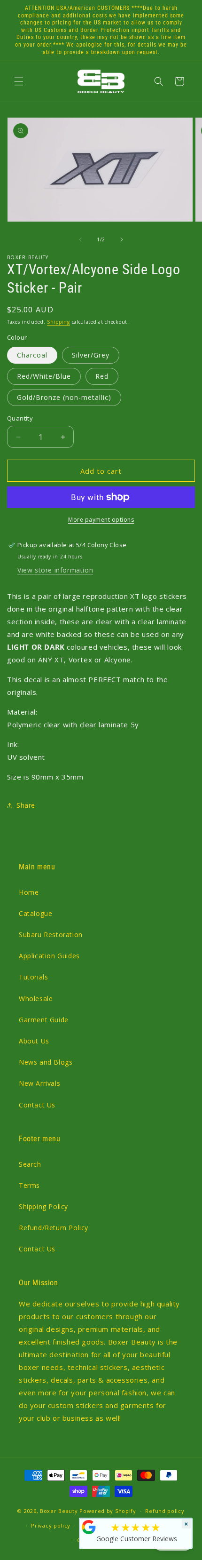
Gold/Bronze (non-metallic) (64, 397)
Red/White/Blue (44, 376)
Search (30, 1164)
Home (29, 892)
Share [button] (25, 805)
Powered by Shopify (107, 1510)
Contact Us (37, 1104)
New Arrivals (39, 1083)
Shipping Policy (43, 1206)
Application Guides (49, 955)
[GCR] (88, 1527)
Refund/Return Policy (53, 1227)
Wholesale (36, 998)
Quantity (20, 418)
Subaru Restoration (51, 934)
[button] (18, 81)
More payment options (101, 520)
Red (102, 376)
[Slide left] (80, 239)
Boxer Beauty (59, 1510)
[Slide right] (121, 239)
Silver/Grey (90, 354)
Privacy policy (50, 1525)
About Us (34, 1040)
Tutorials (33, 976)
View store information (55, 569)
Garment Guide (44, 1019)
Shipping (58, 321)
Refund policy (164, 1510)
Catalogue (35, 913)
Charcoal (32, 354)
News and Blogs (45, 1062)
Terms (29, 1185)
